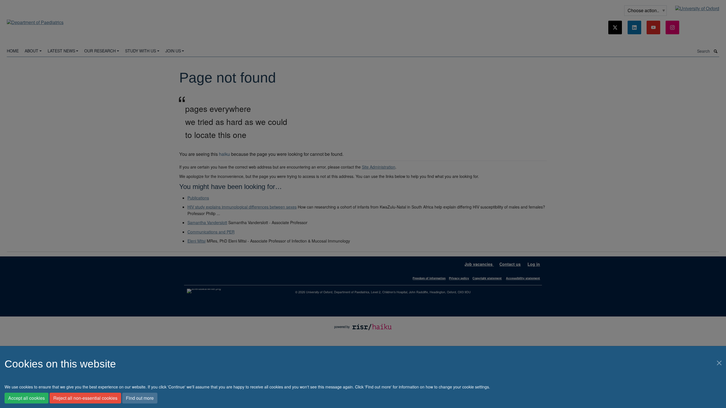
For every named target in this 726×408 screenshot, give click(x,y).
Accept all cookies (26, 398)
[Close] (719, 362)
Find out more (140, 398)
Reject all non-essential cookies (85, 398)
